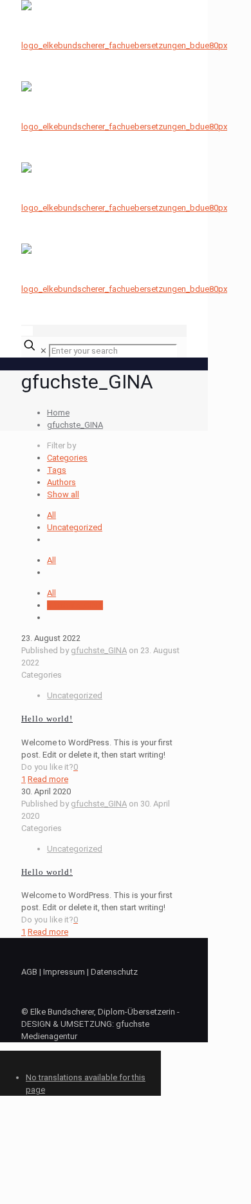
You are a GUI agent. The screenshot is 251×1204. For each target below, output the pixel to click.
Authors (61, 482)
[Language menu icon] (27, 331)
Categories (67, 458)
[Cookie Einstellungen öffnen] (96, 1198)
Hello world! (47, 718)
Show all (63, 494)
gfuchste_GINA (75, 425)
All (51, 515)
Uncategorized (74, 527)
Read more (48, 779)
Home (58, 412)
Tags (56, 470)
